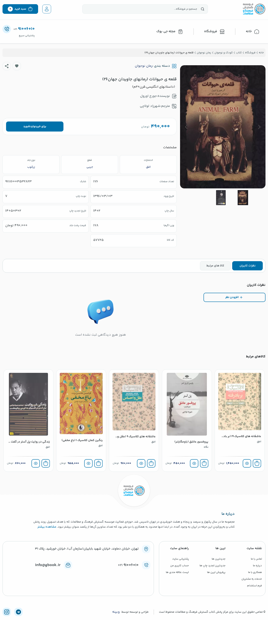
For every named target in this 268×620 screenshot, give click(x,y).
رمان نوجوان (143, 66)
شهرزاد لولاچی (150, 106)
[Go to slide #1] (243, 197)
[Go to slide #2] (221, 197)
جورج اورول (148, 96)
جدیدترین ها (218, 559)
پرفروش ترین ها (216, 572)
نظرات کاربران (248, 265)
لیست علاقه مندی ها (177, 572)
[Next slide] (186, 127)
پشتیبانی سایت (180, 559)
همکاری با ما (255, 572)
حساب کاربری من (179, 566)
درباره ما (257, 566)
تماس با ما (256, 559)
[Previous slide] (259, 127)
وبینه (116, 612)
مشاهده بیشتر (46, 527)
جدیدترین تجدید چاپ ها (212, 566)
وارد (32, 126)
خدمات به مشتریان (251, 579)
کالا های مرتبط (215, 265)
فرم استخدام (254, 586)
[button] (17, 66)
